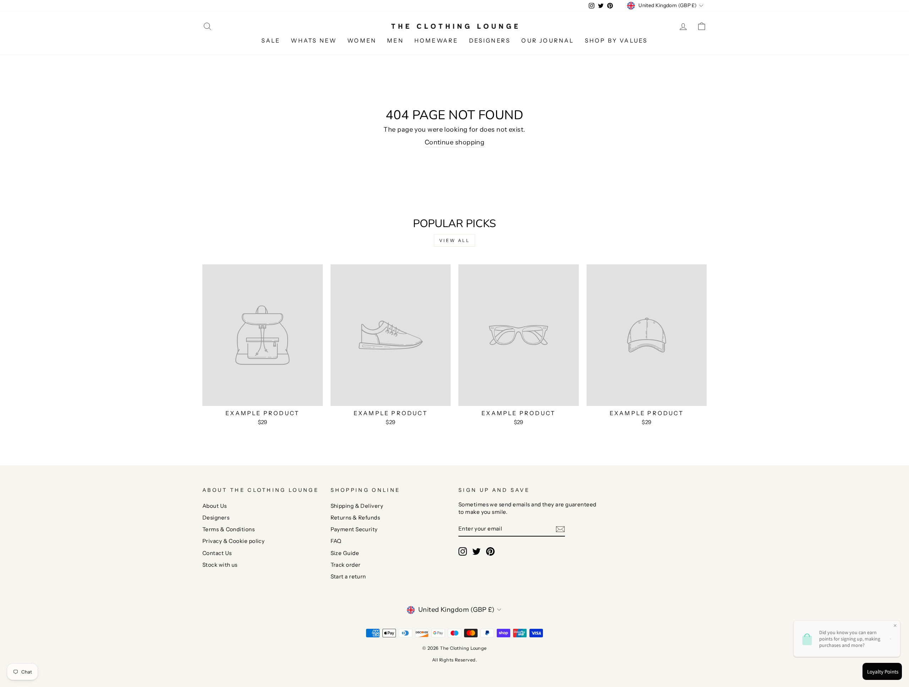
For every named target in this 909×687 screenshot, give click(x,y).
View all (454, 240)
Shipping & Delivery (357, 505)
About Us (214, 505)
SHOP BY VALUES (616, 40)
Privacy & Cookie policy (233, 541)
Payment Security (354, 529)
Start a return (348, 576)
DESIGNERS (490, 40)
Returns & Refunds (355, 517)
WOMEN (361, 40)
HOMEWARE (436, 40)
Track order (346, 564)
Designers (215, 517)
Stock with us (220, 564)
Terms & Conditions (228, 529)
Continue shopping (455, 142)
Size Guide (345, 553)
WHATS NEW (314, 40)
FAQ (336, 541)
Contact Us (217, 553)
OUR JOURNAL (547, 40)
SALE (271, 40)
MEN (395, 40)
